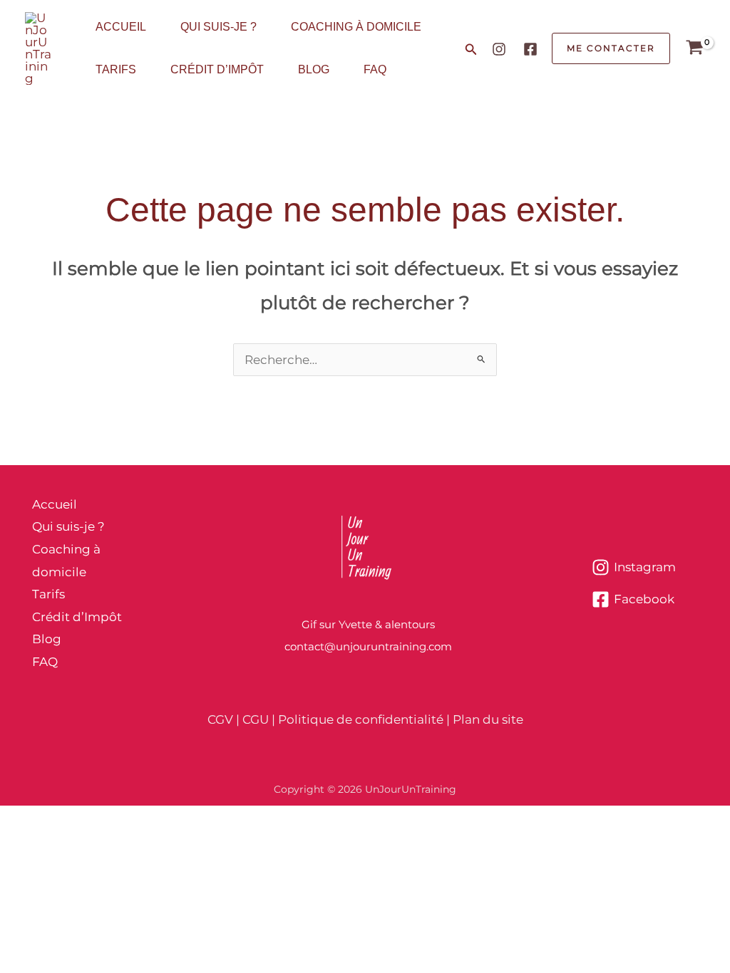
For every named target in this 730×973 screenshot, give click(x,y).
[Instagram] (499, 49)
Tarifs (116, 69)
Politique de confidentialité (360, 719)
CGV (220, 719)
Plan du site (488, 719)
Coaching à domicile (356, 27)
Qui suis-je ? (218, 27)
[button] (471, 50)
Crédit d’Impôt (217, 69)
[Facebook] (530, 49)
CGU (255, 719)
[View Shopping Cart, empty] (694, 48)
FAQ (375, 69)
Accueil (121, 27)
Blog (313, 69)
